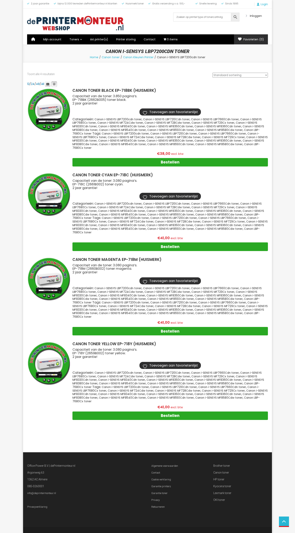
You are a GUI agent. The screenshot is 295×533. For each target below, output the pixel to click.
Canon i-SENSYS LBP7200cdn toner (118, 119)
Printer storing (126, 39)
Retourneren (158, 506)
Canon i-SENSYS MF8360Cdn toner (217, 126)
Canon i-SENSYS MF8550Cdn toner (170, 130)
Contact (150, 39)
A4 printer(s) (99, 39)
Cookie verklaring (161, 479)
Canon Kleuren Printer (138, 57)
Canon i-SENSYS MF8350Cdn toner (169, 126)
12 (28, 84)
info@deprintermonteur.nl (41, 493)
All (42, 84)
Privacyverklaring (37, 506)
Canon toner (111, 57)
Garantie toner (159, 493)
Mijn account (52, 39)
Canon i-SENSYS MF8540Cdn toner (122, 130)
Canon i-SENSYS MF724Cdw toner (120, 123)
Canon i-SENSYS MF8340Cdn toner (121, 126)
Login (264, 4)
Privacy (155, 499)
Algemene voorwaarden (164, 465)
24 (33, 84)
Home (94, 57)
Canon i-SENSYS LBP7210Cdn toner (166, 119)
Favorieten (253, 39)
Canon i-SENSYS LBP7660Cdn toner (215, 119)
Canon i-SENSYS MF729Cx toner (212, 123)
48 (38, 84)
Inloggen (256, 16)
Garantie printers (161, 486)
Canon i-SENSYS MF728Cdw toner (167, 123)
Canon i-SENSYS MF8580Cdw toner (219, 130)
